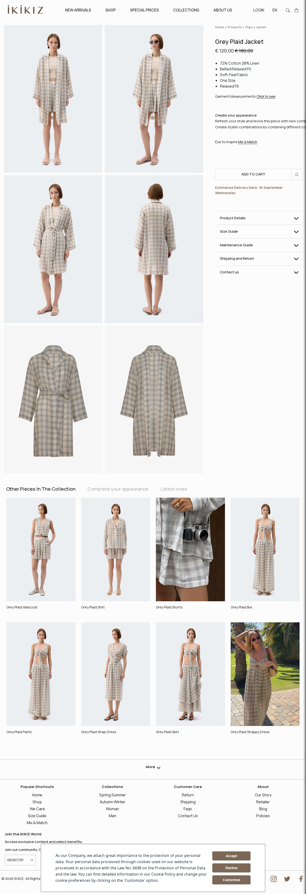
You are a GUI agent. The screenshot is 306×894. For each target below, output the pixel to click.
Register (15, 859)
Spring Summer (112, 795)
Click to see (266, 96)
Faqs (188, 808)
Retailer (263, 801)
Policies (263, 815)
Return (188, 795)
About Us (222, 10)
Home (37, 795)
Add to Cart (253, 174)
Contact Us (188, 815)
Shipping (188, 801)
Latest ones (173, 489)
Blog (263, 808)
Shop (37, 801)
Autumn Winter (113, 801)
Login (258, 10)
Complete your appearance (117, 489)
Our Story (263, 795)
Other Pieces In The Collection (41, 489)
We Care (37, 808)
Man (112, 815)
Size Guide (37, 815)
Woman (112, 808)
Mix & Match (247, 142)
